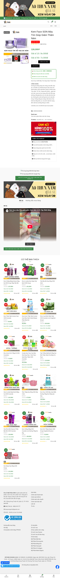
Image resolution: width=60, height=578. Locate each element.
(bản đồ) (45, 18)
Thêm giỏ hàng (44, 61)
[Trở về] (5, 26)
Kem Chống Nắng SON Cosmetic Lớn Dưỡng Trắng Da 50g (30, 431)
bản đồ (6, 503)
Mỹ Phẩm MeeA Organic (37, 550)
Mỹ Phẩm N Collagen (36, 548)
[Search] (48, 22)
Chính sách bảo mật (36, 501)
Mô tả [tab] (21, 200)
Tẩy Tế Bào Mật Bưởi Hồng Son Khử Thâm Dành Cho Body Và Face (48, 355)
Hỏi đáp (6, 527)
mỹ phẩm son (40, 119)
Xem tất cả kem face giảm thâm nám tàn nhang (30, 178)
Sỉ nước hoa (34, 527)
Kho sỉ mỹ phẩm (31, 565)
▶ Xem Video (35, 42)
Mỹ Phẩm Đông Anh (36, 543)
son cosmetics (48, 119)
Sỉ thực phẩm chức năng (37, 530)
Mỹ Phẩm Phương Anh (37, 541)
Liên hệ (33, 504)
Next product (55, 26)
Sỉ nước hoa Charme (36, 532)
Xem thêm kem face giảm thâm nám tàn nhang (18, 248)
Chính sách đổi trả (36, 497)
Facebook (6, 562)
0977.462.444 (16, 18)
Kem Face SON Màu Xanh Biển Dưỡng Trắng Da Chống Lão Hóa (48, 394)
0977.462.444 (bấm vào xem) (11, 565)
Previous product (51, 26)
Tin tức (33, 506)
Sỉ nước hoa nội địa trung (37, 534)
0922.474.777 (8, 18)
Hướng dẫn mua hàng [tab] (33, 200)
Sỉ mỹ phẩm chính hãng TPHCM (12, 530)
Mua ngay (35, 65)
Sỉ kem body (34, 536)
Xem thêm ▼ (30, 244)
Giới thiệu (33, 492)
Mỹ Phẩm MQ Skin (36, 539)
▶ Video (7, 32)
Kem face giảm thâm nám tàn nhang (40, 116)
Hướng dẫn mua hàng (9, 525)
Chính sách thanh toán (37, 494)
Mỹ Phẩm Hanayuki (36, 546)
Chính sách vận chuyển (37, 499)
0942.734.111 (8, 506)
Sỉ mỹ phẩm (34, 525)
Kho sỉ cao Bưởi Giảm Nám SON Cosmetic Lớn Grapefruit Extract (47, 318)
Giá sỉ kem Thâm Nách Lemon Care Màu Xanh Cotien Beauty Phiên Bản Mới (29, 318)
